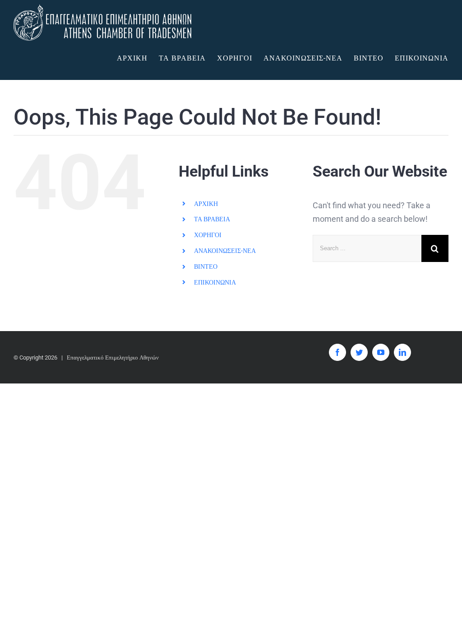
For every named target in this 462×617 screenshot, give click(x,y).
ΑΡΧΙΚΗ (206, 203)
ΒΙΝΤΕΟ (205, 266)
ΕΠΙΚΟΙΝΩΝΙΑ (215, 282)
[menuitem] (138, 58)
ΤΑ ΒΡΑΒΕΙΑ (212, 219)
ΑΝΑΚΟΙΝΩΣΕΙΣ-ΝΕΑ (225, 250)
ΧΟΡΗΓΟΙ (208, 234)
